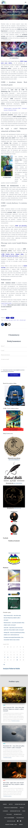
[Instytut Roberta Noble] (4, 2)
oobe (12, 317)
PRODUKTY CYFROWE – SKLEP (11, 824)
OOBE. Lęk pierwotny (21, 225)
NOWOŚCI (5, 804)
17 (4, 657)
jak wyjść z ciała (12, 320)
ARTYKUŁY (22, 807)
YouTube (5, 305)
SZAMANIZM (5, 811)
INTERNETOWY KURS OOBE (20, 804)
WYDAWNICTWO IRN (18, 814)
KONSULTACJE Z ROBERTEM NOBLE (11, 807)
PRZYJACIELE (9, 814)
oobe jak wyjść (22, 320)
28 (17, 659)
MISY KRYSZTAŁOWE (11, 821)
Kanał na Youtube (17, 821)
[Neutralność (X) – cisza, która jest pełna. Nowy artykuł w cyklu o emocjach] (14, 733)
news (8, 317)
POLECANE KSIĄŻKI (20, 817)
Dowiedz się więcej (15, 720)
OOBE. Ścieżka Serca (7, 254)
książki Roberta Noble (6, 303)
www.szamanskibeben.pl (14, 459)
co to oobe (6, 320)
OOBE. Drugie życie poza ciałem (9, 256)
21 (17, 657)
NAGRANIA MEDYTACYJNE (15, 811)
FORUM (23, 811)
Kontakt (21, 824)
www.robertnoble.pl (17, 483)
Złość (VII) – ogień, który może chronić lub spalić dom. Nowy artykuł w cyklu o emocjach (13, 784)
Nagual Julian (19, 254)
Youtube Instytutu (20, 821)
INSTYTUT (11, 804)
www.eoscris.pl (17, 508)
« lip (4, 664)
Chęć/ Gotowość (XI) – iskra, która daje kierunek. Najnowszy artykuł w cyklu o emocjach (12, 618)
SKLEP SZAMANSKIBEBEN (9, 817)
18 (7, 657)
